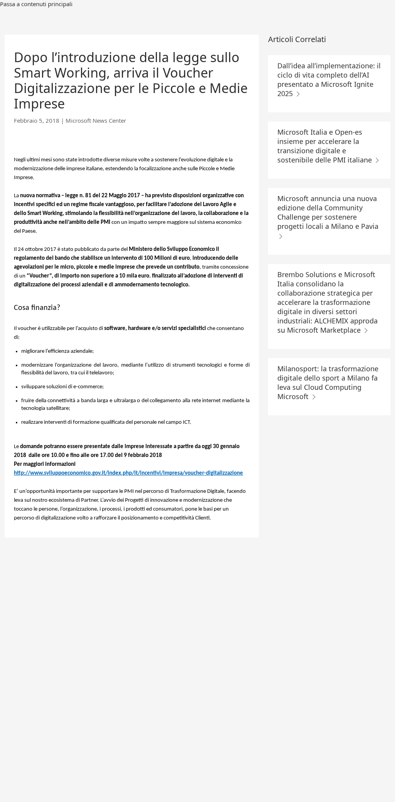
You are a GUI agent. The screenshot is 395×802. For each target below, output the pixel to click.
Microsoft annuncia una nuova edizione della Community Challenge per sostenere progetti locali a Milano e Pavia (327, 212)
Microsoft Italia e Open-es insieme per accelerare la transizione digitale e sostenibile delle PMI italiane (325, 145)
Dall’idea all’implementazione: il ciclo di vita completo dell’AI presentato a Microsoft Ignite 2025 (329, 79)
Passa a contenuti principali (36, 4)
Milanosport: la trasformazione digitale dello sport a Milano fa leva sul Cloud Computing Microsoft (327, 382)
